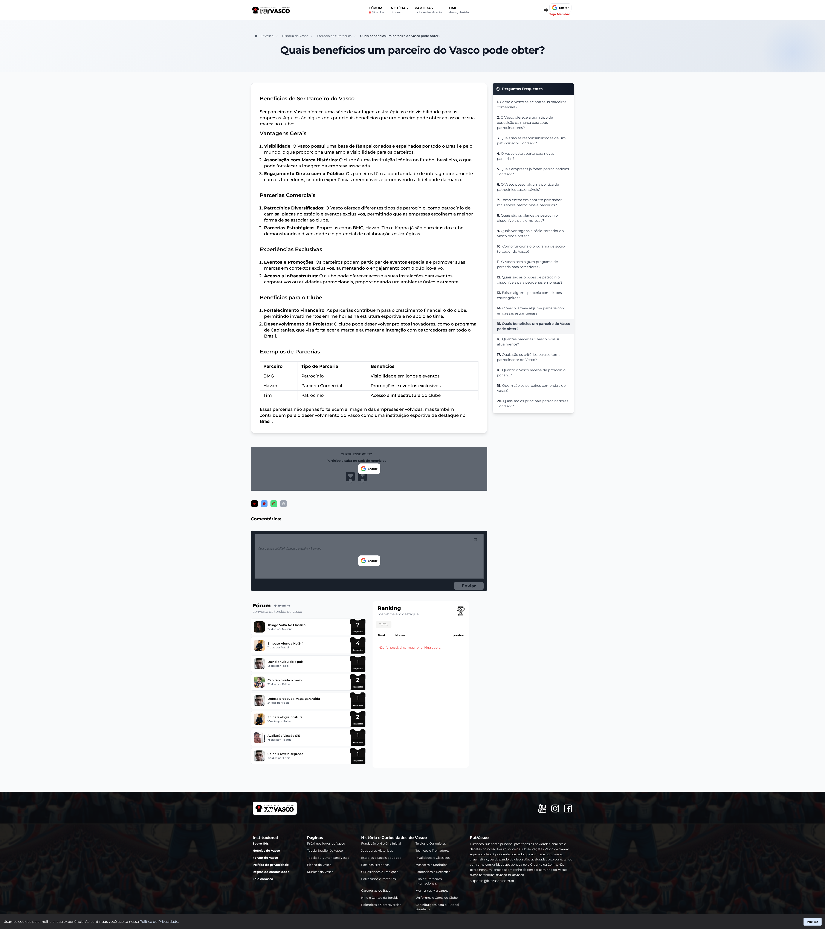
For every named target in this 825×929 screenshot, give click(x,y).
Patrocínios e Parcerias (378, 879)
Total (383, 624)
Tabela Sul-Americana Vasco (328, 858)
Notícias (399, 10)
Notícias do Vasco (266, 851)
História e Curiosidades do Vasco (394, 837)
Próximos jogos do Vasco (326, 843)
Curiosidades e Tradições (379, 872)
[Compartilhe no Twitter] (254, 503)
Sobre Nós (261, 843)
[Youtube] (542, 808)
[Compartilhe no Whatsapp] (273, 503)
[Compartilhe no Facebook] (264, 503)
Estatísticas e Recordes (433, 872)
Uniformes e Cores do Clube (437, 898)
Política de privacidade (271, 865)
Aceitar (812, 922)
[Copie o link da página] (283, 503)
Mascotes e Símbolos (431, 865)
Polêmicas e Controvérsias (381, 905)
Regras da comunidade (271, 872)
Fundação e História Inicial (381, 843)
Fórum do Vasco (265, 858)
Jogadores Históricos (377, 851)
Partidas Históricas (375, 865)
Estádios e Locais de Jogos (381, 858)
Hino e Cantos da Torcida (380, 898)
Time (459, 10)
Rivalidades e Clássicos (433, 858)
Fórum (376, 10)
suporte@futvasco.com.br (492, 881)
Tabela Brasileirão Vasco (325, 851)
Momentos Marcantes (432, 890)
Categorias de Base (375, 890)
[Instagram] (555, 808)
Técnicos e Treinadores (432, 851)
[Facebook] (568, 808)
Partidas (428, 10)
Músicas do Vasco (320, 872)
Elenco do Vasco (319, 865)
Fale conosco (263, 879)
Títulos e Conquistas (431, 843)
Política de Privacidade (159, 922)
